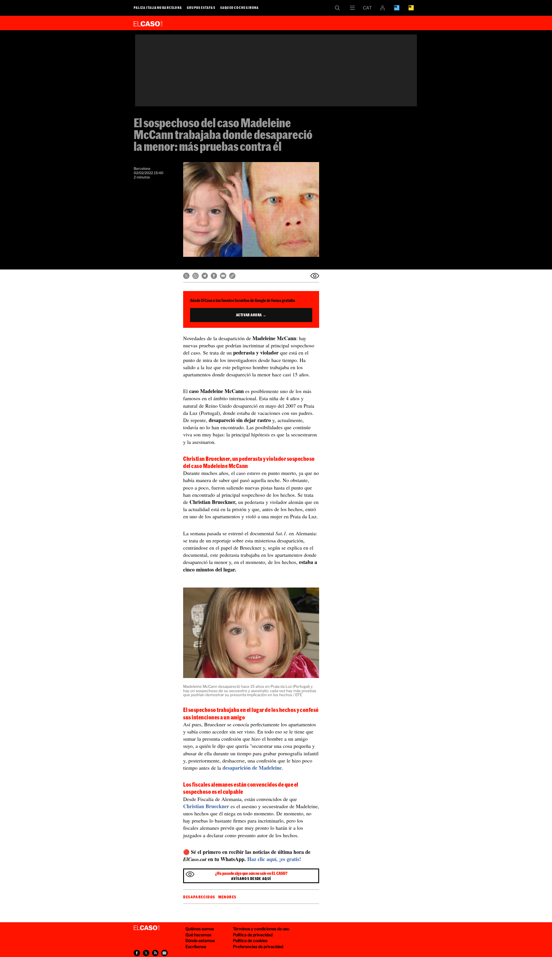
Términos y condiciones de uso (261, 928)
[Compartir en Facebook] (214, 276)
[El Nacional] (411, 8)
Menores (227, 897)
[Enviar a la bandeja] (314, 276)
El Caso (148, 23)
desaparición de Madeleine (252, 767)
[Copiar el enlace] (232, 276)
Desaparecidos (199, 897)
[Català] (367, 8)
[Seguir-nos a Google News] (164, 953)
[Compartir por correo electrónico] (223, 276)
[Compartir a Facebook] (137, 953)
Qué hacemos (198, 934)
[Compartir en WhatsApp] (195, 276)
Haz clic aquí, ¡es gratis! (274, 859)
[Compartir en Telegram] (205, 276)
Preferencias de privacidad (258, 946)
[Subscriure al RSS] (155, 953)
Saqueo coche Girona (239, 7)
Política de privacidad (253, 934)
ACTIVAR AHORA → (251, 315)
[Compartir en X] (186, 276)
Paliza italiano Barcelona (158, 7)
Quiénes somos (199, 928)
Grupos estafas (201, 7)
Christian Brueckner (206, 806)
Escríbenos (195, 946)
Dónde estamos (200, 940)
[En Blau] (397, 8)
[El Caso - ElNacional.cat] (147, 928)
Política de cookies (250, 940)
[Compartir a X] (146, 953)
